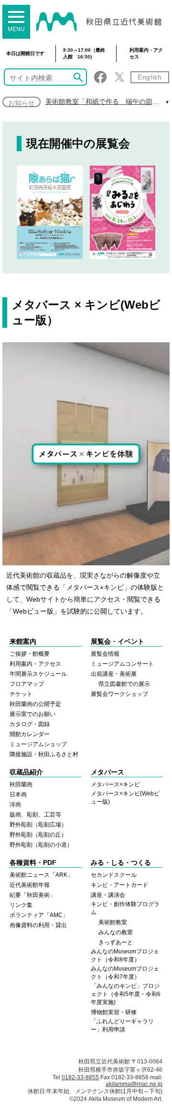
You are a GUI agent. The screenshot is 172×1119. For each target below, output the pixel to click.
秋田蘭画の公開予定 (35, 704)
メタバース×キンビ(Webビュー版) (125, 797)
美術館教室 (112, 922)
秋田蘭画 (21, 784)
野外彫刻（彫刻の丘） (38, 834)
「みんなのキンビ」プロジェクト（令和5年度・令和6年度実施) (126, 994)
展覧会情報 (105, 653)
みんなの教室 (115, 932)
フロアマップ (27, 684)
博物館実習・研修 (114, 1012)
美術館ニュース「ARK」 (41, 875)
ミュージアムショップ (38, 744)
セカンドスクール (114, 875)
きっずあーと (115, 942)
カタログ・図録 (30, 724)
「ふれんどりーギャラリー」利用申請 (122, 1025)
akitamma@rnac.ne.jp (134, 1084)
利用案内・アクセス (146, 53)
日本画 (18, 794)
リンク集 (21, 905)
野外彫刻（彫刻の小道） (41, 844)
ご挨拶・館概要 (30, 653)
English (150, 77)
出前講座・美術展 (114, 674)
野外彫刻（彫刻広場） (38, 824)
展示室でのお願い (32, 714)
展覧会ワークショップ (119, 694)
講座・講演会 (108, 895)
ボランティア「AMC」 (39, 915)
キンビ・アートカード (119, 885)
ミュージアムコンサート (122, 663)
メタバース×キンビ (115, 784)
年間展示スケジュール (38, 674)
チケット (21, 694)
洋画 (15, 804)
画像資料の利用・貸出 (38, 925)
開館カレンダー (30, 734)
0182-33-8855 (80, 1077)
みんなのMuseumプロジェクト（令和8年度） (125, 955)
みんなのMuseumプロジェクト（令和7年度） (125, 972)
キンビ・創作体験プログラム (125, 908)
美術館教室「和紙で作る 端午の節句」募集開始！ (98, 102)
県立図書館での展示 (124, 684)
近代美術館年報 (30, 885)
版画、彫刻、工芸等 (35, 814)
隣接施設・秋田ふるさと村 (44, 754)
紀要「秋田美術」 (32, 895)
